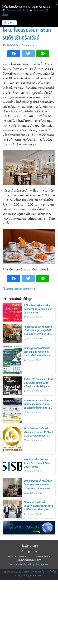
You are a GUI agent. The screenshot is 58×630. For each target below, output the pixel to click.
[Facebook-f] (21, 551)
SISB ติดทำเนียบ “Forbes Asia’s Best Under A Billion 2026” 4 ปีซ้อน (37, 463)
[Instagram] (36, 551)
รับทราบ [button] (9, 22)
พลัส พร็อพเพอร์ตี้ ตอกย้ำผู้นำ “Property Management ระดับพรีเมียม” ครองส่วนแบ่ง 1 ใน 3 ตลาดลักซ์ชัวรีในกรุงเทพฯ (38, 486)
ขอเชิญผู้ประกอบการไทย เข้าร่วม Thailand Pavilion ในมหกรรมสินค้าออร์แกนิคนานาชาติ (38, 353)
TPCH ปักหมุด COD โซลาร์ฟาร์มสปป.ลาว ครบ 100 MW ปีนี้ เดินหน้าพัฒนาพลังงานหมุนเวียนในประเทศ (38, 433)
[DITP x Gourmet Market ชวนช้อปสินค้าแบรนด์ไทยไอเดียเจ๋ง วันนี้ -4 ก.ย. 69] (12, 312)
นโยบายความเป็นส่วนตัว (17, 10)
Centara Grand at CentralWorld (20, 289)
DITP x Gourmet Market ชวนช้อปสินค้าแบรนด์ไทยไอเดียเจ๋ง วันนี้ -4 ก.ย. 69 (38, 309)
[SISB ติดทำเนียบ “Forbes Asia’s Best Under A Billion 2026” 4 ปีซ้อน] (12, 466)
